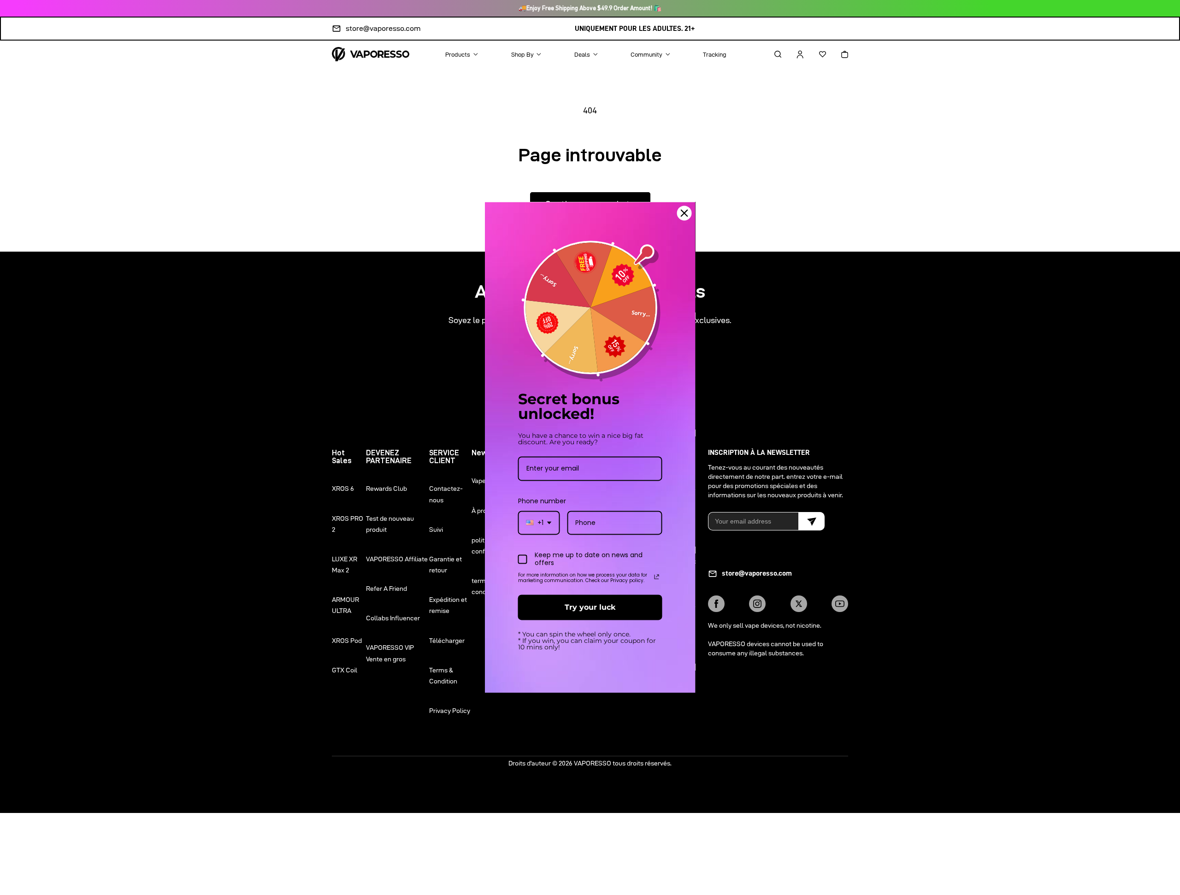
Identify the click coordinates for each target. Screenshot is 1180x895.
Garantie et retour (445, 564)
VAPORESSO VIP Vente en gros (390, 653)
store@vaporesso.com (383, 28)
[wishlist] (814, 54)
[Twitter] (799, 603)
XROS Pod (347, 640)
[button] (770, 54)
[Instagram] (757, 603)
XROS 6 (343, 488)
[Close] (684, 213)
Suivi (436, 529)
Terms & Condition (443, 675)
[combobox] (539, 523)
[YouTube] (840, 603)
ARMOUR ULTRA (345, 605)
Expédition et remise (448, 605)
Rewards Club (386, 488)
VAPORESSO (592, 763)
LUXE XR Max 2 (344, 564)
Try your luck (590, 607)
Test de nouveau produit (390, 524)
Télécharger (447, 640)
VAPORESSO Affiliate (397, 559)
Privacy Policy (449, 710)
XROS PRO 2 (347, 524)
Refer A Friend (386, 588)
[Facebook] (716, 603)
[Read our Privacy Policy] (656, 576)
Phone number (542, 501)
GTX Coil (344, 670)
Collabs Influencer (393, 618)
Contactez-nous (446, 494)
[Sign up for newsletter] (811, 521)
